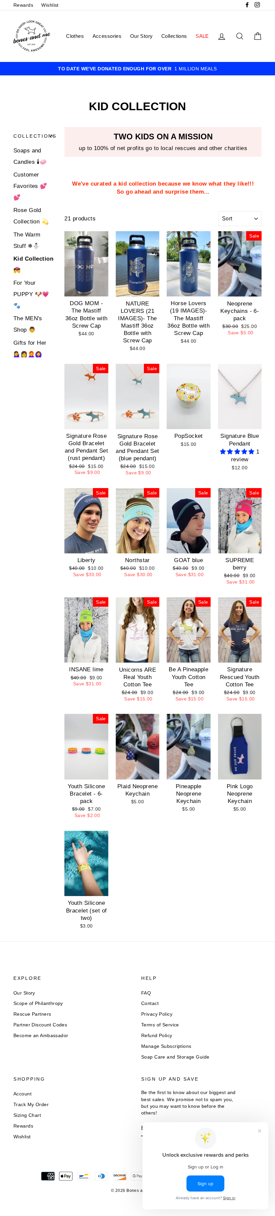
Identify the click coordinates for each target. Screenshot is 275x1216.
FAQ (146, 993)
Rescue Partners (32, 1014)
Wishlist (49, 5)
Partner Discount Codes (40, 1024)
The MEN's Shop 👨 (27, 324)
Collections (174, 36)
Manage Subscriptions (166, 1046)
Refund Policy (156, 1035)
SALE (202, 36)
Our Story (141, 36)
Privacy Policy (156, 1014)
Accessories (107, 36)
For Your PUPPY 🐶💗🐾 (31, 294)
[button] (238, 452)
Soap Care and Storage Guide (175, 1057)
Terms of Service (160, 1024)
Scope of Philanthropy (38, 1003)
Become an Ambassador (40, 1035)
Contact (150, 1003)
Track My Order (31, 1104)
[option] (137, 68)
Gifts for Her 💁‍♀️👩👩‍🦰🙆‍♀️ (30, 348)
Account (22, 1093)
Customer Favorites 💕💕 (30, 186)
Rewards (23, 5)
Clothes (75, 36)
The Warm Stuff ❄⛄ (26, 240)
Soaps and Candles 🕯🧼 (30, 156)
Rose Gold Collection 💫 (31, 216)
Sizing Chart (27, 1115)
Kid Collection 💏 (33, 264)
